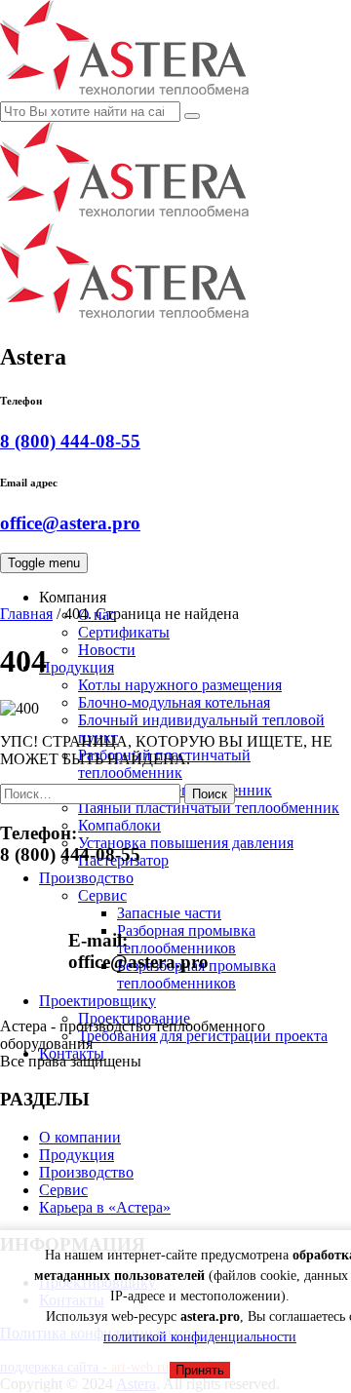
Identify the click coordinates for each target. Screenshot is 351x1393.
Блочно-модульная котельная (174, 702)
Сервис (102, 895)
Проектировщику (97, 1000)
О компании (80, 1137)
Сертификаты (124, 632)
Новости (107, 649)
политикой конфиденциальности (199, 1337)
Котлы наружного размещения (180, 685)
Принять (200, 1370)
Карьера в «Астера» (105, 1207)
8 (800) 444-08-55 (70, 441)
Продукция (76, 667)
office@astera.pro (70, 523)
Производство (86, 1172)
